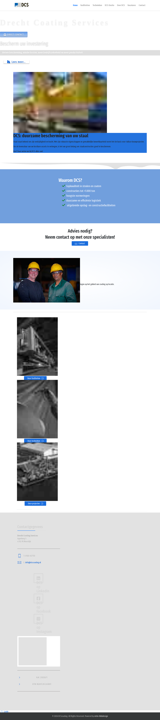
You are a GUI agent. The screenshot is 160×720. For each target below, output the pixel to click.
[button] (4, 711)
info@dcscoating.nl (33, 562)
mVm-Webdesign (101, 716)
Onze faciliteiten (34, 378)
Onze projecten (34, 503)
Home (75, 5)
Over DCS (121, 5)
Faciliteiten (85, 5)
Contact (142, 5)
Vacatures (132, 5)
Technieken (97, 5)
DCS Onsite (109, 5)
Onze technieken (34, 441)
